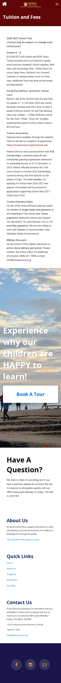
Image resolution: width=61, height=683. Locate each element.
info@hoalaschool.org (19, 260)
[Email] (44, 664)
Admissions (12, 579)
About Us (11, 568)
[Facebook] (16, 664)
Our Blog (11, 585)
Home (10, 562)
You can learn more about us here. (23, 539)
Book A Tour (30, 394)
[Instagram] (30, 664)
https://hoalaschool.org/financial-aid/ (27, 145)
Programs (11, 574)
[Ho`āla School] (30, 4)
